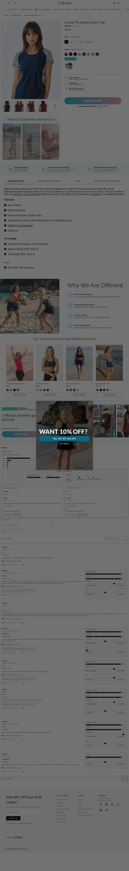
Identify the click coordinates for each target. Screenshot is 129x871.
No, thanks (64, 443)
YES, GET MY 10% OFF (64, 438)
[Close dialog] (90, 403)
